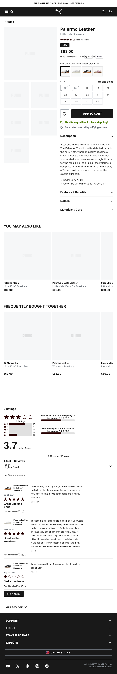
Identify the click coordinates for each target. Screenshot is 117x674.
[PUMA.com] (58, 12)
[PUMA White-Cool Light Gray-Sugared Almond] (76, 71)
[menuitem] (8, 666)
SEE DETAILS (77, 3)
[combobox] (58, 466)
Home (10, 21)
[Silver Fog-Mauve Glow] (97, 71)
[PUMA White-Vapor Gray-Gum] (65, 71)
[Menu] (7, 12)
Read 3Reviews (82, 39)
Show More (13, 594)
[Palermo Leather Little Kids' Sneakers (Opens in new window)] (7, 488)
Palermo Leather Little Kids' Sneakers (20, 488)
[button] (21, 424)
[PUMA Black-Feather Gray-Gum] (87, 71)
